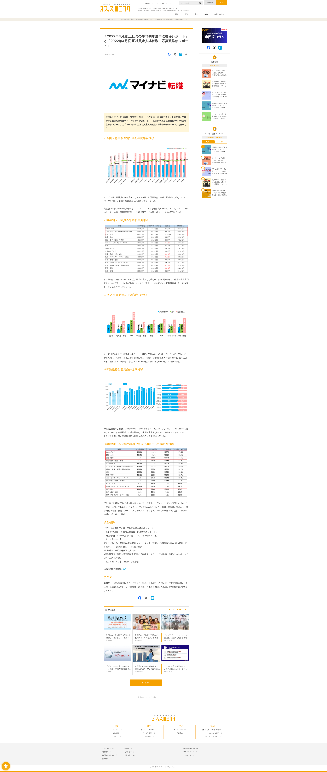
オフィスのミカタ (211, 736)
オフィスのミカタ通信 (211, 733)
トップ (101, 19)
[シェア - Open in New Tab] (169, 54)
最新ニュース (112, 19)
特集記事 (116, 733)
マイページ (187, 755)
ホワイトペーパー (179, 729)
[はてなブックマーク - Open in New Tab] (181, 54)
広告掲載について (131, 755)
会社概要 (105, 758)
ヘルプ (127, 748)
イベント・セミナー (148, 729)
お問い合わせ (219, 14)
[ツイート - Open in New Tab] (174, 54)
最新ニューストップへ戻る (147, 697)
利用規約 (105, 752)
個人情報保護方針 (108, 755)
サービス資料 (147, 733)
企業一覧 (148, 736)
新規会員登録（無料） (191, 748)
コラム (115, 736)
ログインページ (188, 752)
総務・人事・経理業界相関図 (211, 729)
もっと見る (145, 683)
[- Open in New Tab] (214, 35)
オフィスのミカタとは (110, 748)
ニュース (116, 729)
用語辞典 (180, 733)
